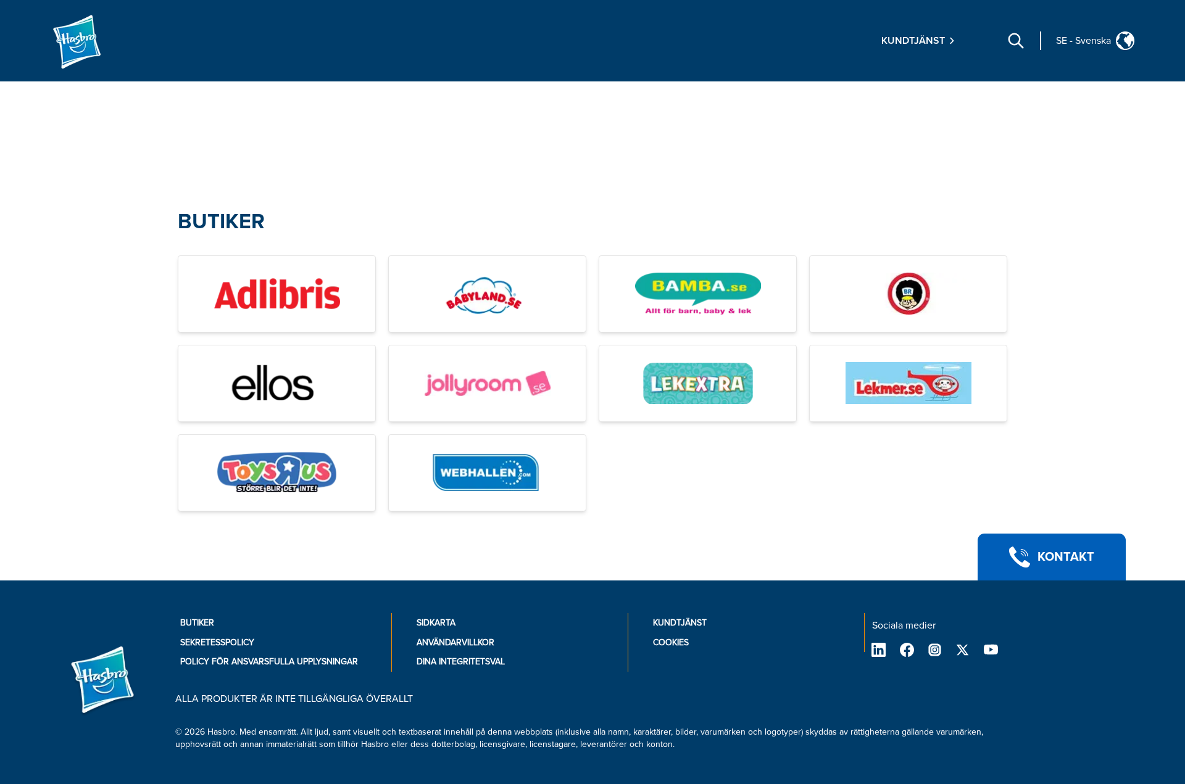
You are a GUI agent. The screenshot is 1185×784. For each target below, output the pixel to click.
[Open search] (1016, 40)
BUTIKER (221, 221)
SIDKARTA (436, 622)
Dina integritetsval (461, 661)
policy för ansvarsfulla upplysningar (269, 661)
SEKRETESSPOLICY (217, 642)
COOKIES (671, 642)
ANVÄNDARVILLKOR (455, 642)
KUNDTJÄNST (680, 622)
